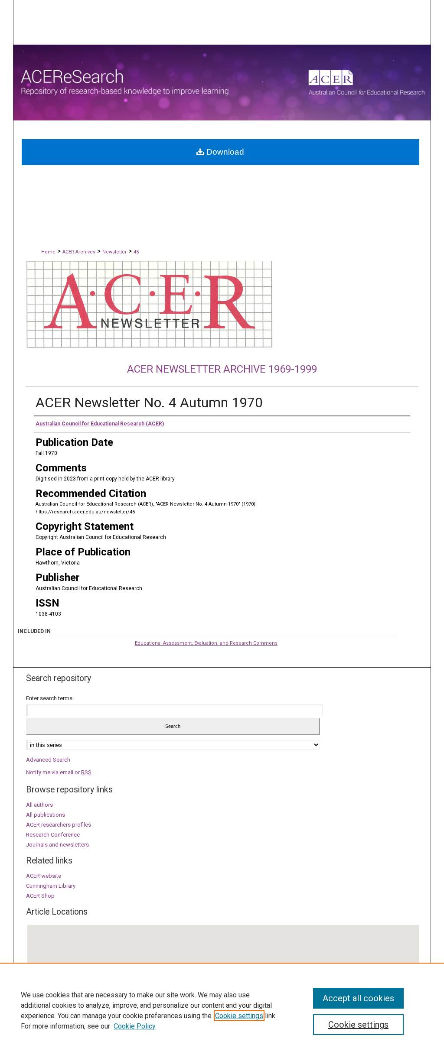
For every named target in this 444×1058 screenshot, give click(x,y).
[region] (222, 1010)
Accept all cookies (358, 998)
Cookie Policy (135, 1026)
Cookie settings (239, 1016)
